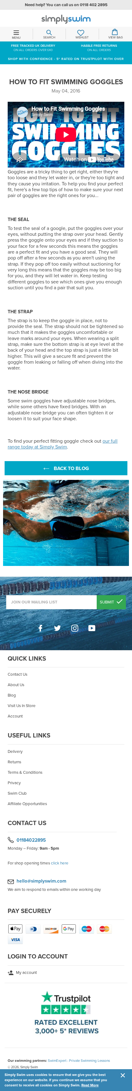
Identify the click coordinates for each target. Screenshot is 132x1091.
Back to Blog (70, 468)
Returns (14, 762)
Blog (12, 695)
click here (59, 863)
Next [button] (126, 523)
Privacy (14, 783)
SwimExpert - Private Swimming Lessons (79, 1060)
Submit (107, 602)
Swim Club (17, 793)
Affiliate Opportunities (27, 803)
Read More (90, 1085)
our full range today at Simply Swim (63, 444)
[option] (66, 523)
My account (26, 972)
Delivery (15, 751)
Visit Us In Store (22, 705)
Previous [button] (6, 523)
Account (15, 716)
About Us (16, 684)
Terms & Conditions (25, 772)
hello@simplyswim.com (41, 881)
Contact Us (17, 674)
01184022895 (31, 840)
